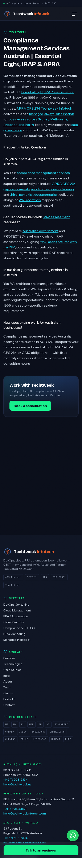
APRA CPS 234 (28, 108)
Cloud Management (17, 610)
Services (9, 658)
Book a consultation (30, 406)
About (7, 681)
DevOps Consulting (16, 604)
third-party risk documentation (34, 194)
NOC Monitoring (14, 634)
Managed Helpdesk (16, 640)
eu (22, 724)
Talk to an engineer (41, 850)
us (6, 724)
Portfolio (9, 699)
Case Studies (12, 670)
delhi (24, 739)
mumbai (55, 739)
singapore (61, 724)
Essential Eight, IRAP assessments (47, 92)
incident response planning (52, 189)
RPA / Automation (15, 616)
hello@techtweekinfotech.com (24, 813)
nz (48, 724)
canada (9, 731)
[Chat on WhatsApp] (73, 835)
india (22, 731)
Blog (6, 676)
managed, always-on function (51, 114)
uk (14, 724)
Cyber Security (13, 622)
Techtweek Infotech (56, 108)
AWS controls (30, 200)
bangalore (38, 731)
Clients (8, 693)
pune (68, 739)
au (40, 724)
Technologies (12, 664)
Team (7, 687)
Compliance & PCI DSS (19, 628)
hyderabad (39, 739)
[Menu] (74, 13)
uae (31, 724)
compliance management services (43, 173)
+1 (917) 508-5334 (15, 779)
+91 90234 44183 (14, 809)
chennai (10, 739)
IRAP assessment (56, 217)
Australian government (40, 231)
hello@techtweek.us (17, 784)
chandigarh (57, 731)
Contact (9, 705)
